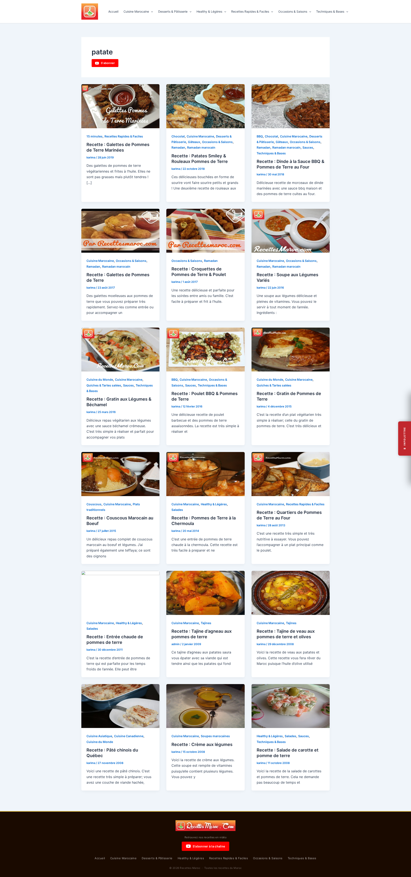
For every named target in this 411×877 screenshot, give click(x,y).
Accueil (113, 11)
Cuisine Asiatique (99, 736)
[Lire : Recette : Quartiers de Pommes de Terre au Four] (291, 473)
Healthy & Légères (209, 11)
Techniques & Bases (330, 11)
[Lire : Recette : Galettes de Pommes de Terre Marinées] (120, 106)
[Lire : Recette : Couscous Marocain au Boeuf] (120, 473)
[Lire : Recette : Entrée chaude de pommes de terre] (120, 592)
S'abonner (108, 63)
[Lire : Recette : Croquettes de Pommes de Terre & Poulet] (205, 230)
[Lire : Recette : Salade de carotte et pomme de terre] (291, 706)
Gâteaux (194, 142)
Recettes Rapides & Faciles (250, 11)
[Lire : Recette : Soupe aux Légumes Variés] (291, 230)
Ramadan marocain (201, 147)
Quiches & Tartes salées (103, 385)
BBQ (260, 136)
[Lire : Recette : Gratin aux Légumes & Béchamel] (120, 349)
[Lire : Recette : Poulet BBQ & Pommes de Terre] (205, 349)
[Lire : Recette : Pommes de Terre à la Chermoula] (205, 473)
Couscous (93, 504)
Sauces (307, 147)
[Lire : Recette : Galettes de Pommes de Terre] (120, 230)
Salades (177, 510)
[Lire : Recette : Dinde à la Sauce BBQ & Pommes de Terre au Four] (291, 106)
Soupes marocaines (215, 736)
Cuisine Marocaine (136, 11)
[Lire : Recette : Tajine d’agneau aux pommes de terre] (205, 592)
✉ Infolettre (404, 438)
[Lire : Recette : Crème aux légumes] (205, 706)
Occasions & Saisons (292, 11)
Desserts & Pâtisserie (173, 11)
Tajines (206, 623)
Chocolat (178, 136)
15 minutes (94, 136)
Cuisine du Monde (99, 379)
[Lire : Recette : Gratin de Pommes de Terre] (291, 349)
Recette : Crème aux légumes (201, 744)
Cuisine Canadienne (128, 736)
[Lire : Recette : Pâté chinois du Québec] (120, 706)
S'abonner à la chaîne (209, 846)
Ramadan (178, 147)
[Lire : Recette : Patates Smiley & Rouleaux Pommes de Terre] (205, 106)
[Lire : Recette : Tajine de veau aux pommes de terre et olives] (291, 592)
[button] (151, 11)
